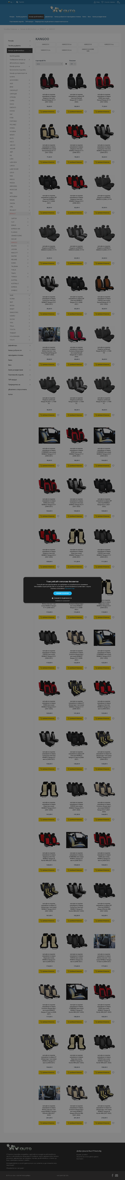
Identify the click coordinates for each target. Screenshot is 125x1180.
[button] (62, 598)
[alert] (62, 590)
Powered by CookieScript (62, 601)
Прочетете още (70, 588)
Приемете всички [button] (62, 593)
